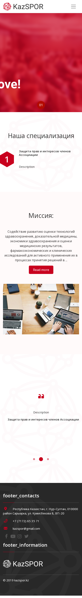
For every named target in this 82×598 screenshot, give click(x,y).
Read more (41, 270)
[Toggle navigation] (73, 6)
